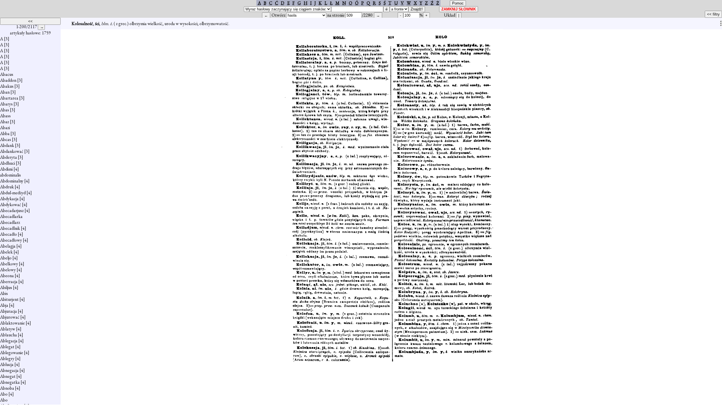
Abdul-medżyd (13, 193)
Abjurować (9, 317)
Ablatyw (7, 329)
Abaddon (8, 80)
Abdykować (10, 205)
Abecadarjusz (12, 210)
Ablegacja (8, 341)
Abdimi (6, 169)
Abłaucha (8, 335)
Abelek (6, 252)
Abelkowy (9, 264)
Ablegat (7, 347)
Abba (5, 133)
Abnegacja (9, 370)
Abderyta (8, 157)
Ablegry (7, 358)
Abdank (7, 145)
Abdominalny (11, 181)
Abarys (6, 104)
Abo (4, 394)
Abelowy (8, 270)
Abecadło (8, 234)
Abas (4, 110)
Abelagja (8, 246)
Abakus (7, 86)
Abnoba (7, 388)
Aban (5, 92)
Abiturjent (9, 299)
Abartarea (9, 98)
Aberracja (8, 281)
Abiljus (6, 287)
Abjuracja (8, 311)
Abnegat (8, 376)
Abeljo (6, 258)
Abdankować (11, 151)
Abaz (4, 122)
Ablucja (7, 364)
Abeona (7, 276)
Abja (4, 305)
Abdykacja (9, 199)
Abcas (5, 139)
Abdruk (7, 187)
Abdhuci (7, 163)
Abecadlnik (10, 228)
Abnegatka (10, 382)
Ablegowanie (11, 353)
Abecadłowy (11, 240)
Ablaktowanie (12, 323)
